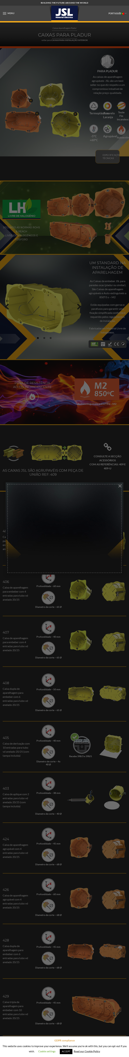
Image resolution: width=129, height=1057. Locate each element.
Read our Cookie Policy (87, 1051)
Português (115, 13)
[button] (8, 13)
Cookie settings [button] (47, 1051)
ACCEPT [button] (66, 1051)
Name (22, 526)
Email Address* (28, 507)
